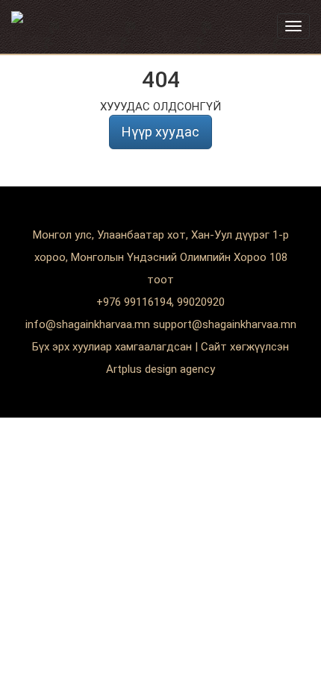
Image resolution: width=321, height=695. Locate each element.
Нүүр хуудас (160, 131)
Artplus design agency (160, 369)
